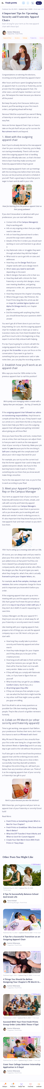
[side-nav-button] (3, 3)
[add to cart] (32, 3)
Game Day (24, 745)
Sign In (39, 3)
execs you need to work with (23, 269)
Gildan (37, 682)
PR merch (24, 734)
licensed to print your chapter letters (17, 576)
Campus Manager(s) (30, 222)
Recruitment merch (10, 131)
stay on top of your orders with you (24, 605)
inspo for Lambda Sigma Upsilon (22, 303)
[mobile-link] (27, 3)
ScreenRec (17, 350)
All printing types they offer (17, 688)
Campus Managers (28, 506)
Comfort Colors (12, 685)
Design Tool (25, 262)
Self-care (5, 451)
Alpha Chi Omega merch (16, 306)
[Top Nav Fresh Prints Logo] (11, 3)
